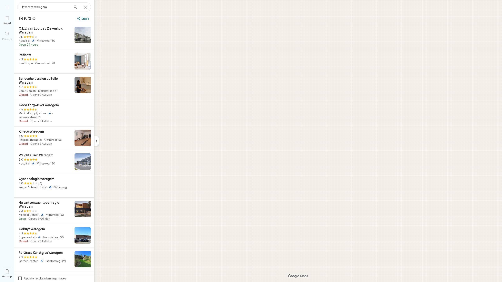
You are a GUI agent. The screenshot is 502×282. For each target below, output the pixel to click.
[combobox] (46, 7)
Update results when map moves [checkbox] (42, 278)
